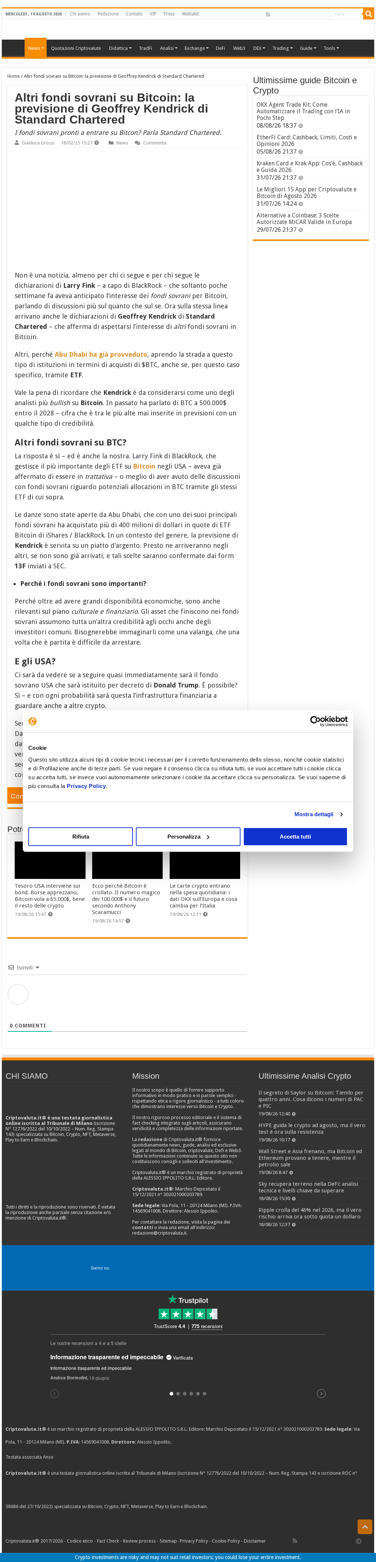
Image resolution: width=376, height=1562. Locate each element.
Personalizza (183, 836)
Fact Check (108, 1541)
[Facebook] (275, 14)
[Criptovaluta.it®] (188, 29)
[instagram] (316, 14)
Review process (139, 1541)
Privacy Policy (86, 786)
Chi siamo (80, 13)
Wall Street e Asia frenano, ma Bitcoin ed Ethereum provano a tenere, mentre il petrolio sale (310, 1158)
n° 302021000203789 (300, 1429)
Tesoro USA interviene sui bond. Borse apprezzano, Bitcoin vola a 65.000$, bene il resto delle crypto (50, 896)
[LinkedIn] (300, 14)
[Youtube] (308, 14)
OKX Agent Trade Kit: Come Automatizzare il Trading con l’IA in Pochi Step (303, 111)
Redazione (108, 13)
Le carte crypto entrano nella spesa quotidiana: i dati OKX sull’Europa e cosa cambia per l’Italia (203, 896)
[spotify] (324, 14)
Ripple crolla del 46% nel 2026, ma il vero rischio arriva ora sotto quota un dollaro (310, 1213)
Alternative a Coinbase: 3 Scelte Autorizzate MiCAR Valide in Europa (304, 218)
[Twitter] (284, 14)
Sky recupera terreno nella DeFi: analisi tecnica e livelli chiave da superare (308, 1187)
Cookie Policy (226, 1541)
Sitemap (168, 1541)
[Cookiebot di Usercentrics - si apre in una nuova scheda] (315, 721)
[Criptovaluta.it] (15, 47)
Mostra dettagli (314, 814)
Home (13, 76)
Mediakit (190, 13)
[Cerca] (368, 13)
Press (169, 13)
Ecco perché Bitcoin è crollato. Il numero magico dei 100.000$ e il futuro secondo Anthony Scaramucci (126, 899)
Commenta (154, 143)
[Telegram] (360, 1540)
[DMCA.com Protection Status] (264, 1507)
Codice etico (80, 1541)
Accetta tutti (295, 836)
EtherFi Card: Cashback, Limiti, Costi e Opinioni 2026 (307, 140)
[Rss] (268, 14)
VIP (153, 13)
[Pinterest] (292, 14)
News (122, 143)
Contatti (134, 13)
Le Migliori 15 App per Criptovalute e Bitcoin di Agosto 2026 (307, 192)
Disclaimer (255, 1541)
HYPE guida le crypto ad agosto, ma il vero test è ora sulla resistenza (311, 1128)
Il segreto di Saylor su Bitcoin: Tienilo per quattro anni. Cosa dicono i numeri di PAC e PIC (311, 1099)
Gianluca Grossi (38, 143)
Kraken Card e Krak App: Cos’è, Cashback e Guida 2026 (310, 166)
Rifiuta (80, 836)
